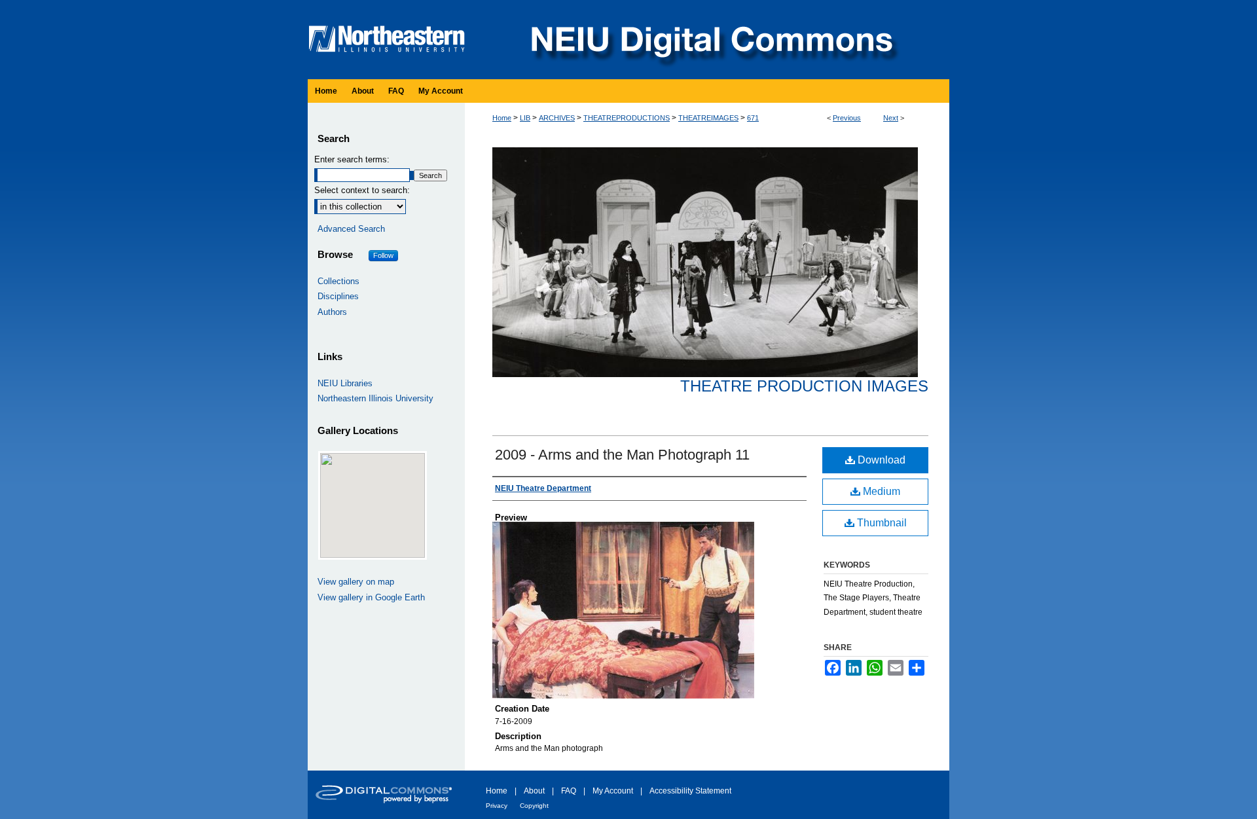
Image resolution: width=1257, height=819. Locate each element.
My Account (612, 790)
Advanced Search (351, 229)
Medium (880, 491)
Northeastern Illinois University (375, 398)
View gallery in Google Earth (371, 597)
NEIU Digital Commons (710, 39)
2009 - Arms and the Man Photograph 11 (622, 454)
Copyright (534, 805)
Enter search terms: (352, 159)
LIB (525, 118)
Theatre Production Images (804, 386)
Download (880, 459)
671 (753, 118)
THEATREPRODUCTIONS (626, 118)
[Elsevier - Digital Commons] (386, 795)
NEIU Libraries (345, 383)
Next (890, 118)
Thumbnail (880, 522)
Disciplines (338, 296)
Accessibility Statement (690, 790)
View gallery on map (356, 582)
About (534, 790)
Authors (332, 312)
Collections (338, 281)
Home (501, 118)
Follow (383, 255)
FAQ (568, 790)
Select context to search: (362, 190)
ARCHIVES (557, 118)
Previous (847, 118)
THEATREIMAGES (708, 118)
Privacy (496, 805)
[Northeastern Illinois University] (389, 5)
